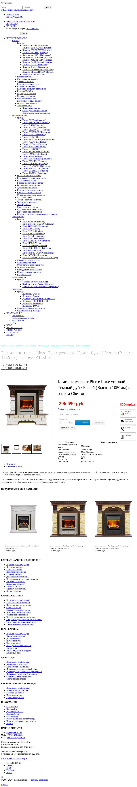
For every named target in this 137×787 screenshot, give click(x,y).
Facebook (10, 770)
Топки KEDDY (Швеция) (34, 127)
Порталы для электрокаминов (36, 113)
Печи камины (18, 216)
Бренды (20, 43)
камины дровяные (39, 780)
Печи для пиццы (14, 695)
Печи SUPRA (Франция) (33, 221)
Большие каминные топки (29, 175)
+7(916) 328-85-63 (14, 368)
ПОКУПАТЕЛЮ (14, 313)
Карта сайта (11, 709)
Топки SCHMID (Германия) (35, 171)
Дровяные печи (13, 638)
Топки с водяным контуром (29, 200)
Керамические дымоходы (28, 311)
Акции (9, 723)
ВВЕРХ (4, 785)
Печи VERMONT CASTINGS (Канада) (40, 257)
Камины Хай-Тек (25, 91)
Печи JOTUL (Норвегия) (33, 236)
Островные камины (26, 96)
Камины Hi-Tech (14, 586)
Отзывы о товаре (14, 466)
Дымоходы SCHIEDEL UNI (35, 301)
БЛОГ (9, 325)
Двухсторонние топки (27, 188)
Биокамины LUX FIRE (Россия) (37, 57)
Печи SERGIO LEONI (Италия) (36, 248)
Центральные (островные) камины (22, 579)
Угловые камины (14, 574)
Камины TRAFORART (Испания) (38, 69)
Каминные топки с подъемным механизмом (37, 214)
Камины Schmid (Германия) (35, 67)
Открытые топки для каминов (31, 195)
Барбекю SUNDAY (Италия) (35, 282)
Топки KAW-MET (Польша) (35, 142)
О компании (12, 707)
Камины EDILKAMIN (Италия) (37, 48)
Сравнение (98, 423)
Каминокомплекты (31, 108)
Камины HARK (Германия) (34, 65)
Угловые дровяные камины (29, 101)
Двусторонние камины (27, 79)
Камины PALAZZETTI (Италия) (37, 50)
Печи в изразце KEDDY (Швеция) (38, 224)
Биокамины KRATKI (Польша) (36, 55)
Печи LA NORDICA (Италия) (36, 241)
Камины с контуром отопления (31, 89)
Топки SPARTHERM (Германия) (37, 159)
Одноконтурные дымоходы (18, 676)
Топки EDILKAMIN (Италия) (36, 122)
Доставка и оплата (14, 711)
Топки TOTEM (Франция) (34, 173)
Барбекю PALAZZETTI (17, 690)
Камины (15, 40)
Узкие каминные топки (27, 207)
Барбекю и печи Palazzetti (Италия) (38, 284)
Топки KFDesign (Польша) (34, 144)
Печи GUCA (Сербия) (32, 231)
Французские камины (27, 103)
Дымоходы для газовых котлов (31, 308)
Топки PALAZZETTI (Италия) (36, 166)
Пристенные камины (26, 98)
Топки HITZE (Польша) (33, 137)
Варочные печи (13, 643)
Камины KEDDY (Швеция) (35, 52)
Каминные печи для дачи (28, 84)
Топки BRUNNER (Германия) (36, 130)
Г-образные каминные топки (30, 183)
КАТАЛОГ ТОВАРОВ (16, 38)
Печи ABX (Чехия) (31, 229)
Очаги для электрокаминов (34, 110)
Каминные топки (20, 115)
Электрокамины (24, 106)
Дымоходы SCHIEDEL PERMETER (38, 298)
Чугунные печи (24, 274)
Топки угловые (24, 204)
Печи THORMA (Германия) (35, 226)
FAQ (14, 323)
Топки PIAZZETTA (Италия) (35, 168)
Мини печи (11, 648)
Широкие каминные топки (29, 212)
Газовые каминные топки (29, 185)
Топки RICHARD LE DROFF (36, 151)
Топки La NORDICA (32, 149)
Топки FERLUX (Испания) (34, 161)
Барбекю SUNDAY (15, 693)
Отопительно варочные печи (30, 265)
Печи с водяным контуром (29, 272)
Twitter (9, 765)
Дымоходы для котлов (16, 664)
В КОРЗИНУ (32, 28)
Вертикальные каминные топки (31, 178)
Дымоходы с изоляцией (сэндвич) (21, 674)
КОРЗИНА (11, 26)
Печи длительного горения (29, 270)
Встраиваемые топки (26, 180)
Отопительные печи (26, 267)
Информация (18, 320)
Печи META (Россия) (32, 250)
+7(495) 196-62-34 (14, 364)
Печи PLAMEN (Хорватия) (34, 245)
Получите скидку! (128, 412)
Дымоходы (17, 289)
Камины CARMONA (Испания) (37, 62)
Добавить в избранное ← (69, 409)
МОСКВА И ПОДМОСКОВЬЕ (20, 21)
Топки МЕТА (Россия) (32, 156)
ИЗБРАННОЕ (12, 14)
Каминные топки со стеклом (30, 190)
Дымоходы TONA (30, 306)
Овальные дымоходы (16, 679)
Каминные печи (13, 653)
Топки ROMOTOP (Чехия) (34, 154)
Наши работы (12, 714)
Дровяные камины (25, 81)
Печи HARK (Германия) (33, 233)
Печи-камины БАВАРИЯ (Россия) (38, 253)
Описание (11, 464)
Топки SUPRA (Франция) (34, 120)
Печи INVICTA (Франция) (34, 255)
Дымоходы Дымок (30, 296)
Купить (85, 423)
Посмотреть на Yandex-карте (14, 758)
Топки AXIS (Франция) (33, 125)
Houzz (9, 772)
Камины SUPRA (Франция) (35, 45)
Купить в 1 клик (68, 428)
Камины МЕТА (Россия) (33, 74)
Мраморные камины (26, 93)
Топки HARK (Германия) (34, 134)
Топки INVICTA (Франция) (35, 163)
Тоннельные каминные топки (20, 624)
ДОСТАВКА (12, 24)
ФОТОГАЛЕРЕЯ (14, 330)
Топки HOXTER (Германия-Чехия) (38, 139)
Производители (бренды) (17, 564)
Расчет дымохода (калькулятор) (20, 719)
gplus (8, 768)
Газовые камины (24, 77)
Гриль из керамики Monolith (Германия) (40, 286)
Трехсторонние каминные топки (21, 622)
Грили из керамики (15, 697)
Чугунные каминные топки (29, 209)
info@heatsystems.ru (16, 737)
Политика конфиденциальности (21, 721)
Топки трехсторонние (27, 202)
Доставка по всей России (129, 420)
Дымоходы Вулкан (31, 294)
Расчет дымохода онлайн (23, 318)
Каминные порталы (26, 86)
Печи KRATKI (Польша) (33, 238)
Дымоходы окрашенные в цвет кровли (24, 671)
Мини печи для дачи (26, 262)
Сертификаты (18, 315)
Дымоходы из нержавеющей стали (22, 669)
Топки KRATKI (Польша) (34, 147)
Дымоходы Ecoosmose (32, 303)
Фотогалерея (12, 716)
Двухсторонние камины (17, 577)
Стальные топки (24, 197)
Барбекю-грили (19, 277)
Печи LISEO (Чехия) (31, 243)
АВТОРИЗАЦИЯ (14, 17)
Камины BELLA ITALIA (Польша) (38, 72)
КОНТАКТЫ (12, 332)
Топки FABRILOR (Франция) (36, 132)
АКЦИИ (10, 335)
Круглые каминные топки (29, 192)
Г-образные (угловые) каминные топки (24, 619)
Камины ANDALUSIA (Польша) (37, 60)
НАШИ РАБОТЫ (14, 327)
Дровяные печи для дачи (28, 260)
